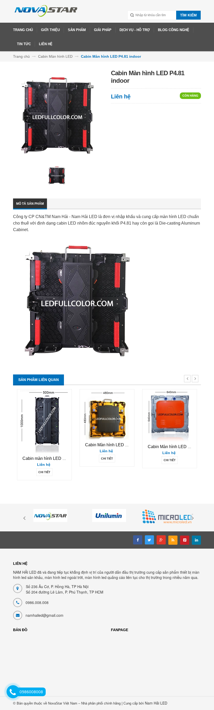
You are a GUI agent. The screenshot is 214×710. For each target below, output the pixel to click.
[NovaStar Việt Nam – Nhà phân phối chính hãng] (46, 13)
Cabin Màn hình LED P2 (170, 446)
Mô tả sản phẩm (30, 204)
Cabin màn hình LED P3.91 (47, 458)
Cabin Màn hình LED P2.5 (109, 445)
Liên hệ (120, 96)
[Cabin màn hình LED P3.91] (44, 422)
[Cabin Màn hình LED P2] (169, 416)
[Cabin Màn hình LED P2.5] (107, 415)
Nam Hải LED (156, 703)
